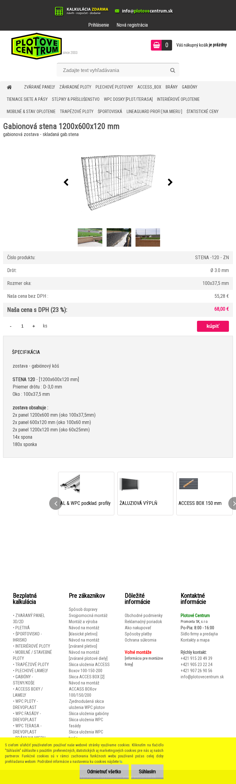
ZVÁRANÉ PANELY (39, 87)
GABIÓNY (189, 87)
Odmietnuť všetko (104, 772)
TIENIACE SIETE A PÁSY (27, 99)
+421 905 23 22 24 (196, 664)
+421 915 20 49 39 (196, 658)
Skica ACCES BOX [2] (86, 676)
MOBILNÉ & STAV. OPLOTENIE (31, 111)
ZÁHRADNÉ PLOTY (75, 87)
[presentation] (65, 182)
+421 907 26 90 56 (196, 670)
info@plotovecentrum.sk (202, 676)
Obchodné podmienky (144, 615)
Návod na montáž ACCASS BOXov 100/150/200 (84, 689)
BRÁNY (172, 87)
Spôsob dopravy (83, 609)
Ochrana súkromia (140, 640)
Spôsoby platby (138, 633)
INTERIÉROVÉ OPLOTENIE (178, 99)
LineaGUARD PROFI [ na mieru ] (154, 111)
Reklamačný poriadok (143, 621)
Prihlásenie (98, 25)
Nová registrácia (132, 25)
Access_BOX (149, 87)
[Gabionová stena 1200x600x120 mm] (118, 183)
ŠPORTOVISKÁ (110, 111)
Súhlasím (147, 772)
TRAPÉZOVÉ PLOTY (76, 111)
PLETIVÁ (22, 627)
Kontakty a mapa (195, 640)
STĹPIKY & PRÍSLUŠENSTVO (76, 99)
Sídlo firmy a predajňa (199, 633)
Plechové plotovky (114, 87)
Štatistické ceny (202, 111)
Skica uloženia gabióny (89, 713)
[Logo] (42, 46)
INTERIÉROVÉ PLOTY (32, 646)
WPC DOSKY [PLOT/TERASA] (128, 99)
